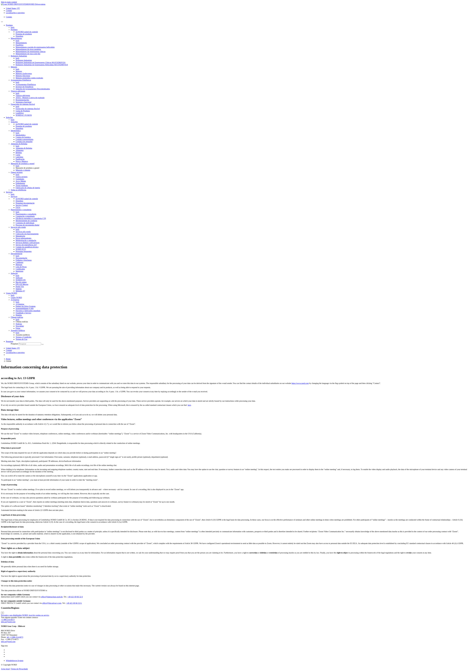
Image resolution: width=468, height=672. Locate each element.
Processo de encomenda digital (27, 225)
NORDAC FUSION (24, 115)
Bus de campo (21, 282)
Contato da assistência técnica (27, 247)
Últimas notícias (17, 317)
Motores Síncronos (23, 76)
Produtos (14, 30)
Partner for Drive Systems (25, 306)
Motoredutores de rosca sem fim (28, 54)
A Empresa (15, 300)
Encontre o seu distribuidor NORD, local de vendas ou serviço (25, 615)
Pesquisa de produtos (24, 34)
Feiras (18, 328)
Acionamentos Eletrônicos (21, 80)
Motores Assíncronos (24, 73)
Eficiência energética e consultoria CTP (31, 218)
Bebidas (19, 153)
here (189, 405)
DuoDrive (19, 45)
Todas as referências (18, 190)
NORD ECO (21, 249)
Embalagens (20, 183)
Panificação (20, 159)
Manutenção (20, 236)
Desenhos (19, 36)
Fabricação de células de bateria (28, 188)
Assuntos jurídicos (18, 330)
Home (8, 359)
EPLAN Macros (22, 284)
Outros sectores (17, 172)
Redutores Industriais (19, 56)
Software (14, 273)
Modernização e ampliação (26, 240)
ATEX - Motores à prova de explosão (30, 98)
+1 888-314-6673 (8, 620)
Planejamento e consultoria (21, 210)
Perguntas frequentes (24, 251)
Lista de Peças (21, 267)
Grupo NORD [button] (11, 293)
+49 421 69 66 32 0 (75, 597)
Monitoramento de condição (26, 221)
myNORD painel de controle (27, 32)
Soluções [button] (9, 117)
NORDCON (21, 280)
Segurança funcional (23, 102)
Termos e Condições (23, 337)
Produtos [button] (9, 25)
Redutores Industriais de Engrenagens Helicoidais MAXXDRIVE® (42, 65)
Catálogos (19, 262)
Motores (14, 67)
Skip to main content (9, 2)
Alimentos (20, 150)
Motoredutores (16, 38)
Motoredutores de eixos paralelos (28, 49)
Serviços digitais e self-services (27, 243)
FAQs (18, 207)
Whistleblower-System (14, 661)
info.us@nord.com (8, 622)
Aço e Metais (21, 181)
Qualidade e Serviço (23, 313)
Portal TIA (20, 286)
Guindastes (20, 179)
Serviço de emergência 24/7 (26, 245)
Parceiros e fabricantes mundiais (28, 311)
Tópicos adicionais (18, 91)
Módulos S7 (20, 291)
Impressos (19, 271)
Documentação (16, 254)
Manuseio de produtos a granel (22, 164)
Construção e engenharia (25, 216)
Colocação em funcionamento (27, 234)
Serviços (14, 196)
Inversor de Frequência (24, 87)
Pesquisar (14, 344)
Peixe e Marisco (22, 161)
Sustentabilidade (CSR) (25, 308)
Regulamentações (22, 100)
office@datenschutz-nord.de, (52, 597)
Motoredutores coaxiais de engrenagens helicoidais (35, 47)
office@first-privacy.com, (52, 603)
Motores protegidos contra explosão (29, 78)
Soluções (14, 122)
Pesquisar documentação (25, 203)
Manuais (19, 265)
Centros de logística (23, 137)
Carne (18, 155)
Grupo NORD (16, 297)
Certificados (20, 269)
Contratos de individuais (25, 223)
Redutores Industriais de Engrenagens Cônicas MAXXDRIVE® (40, 62)
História (19, 315)
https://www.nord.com (300, 383)
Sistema (19, 289)
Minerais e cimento (23, 170)
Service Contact (22, 205)
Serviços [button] (9, 192)
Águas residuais (22, 185)
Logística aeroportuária (24, 139)
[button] (9, 341)
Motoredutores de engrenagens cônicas (30, 52)
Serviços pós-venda (18, 227)
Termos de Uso (21, 339)
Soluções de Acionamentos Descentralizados (33, 89)
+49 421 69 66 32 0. (74, 603)
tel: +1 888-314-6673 (15, 637)
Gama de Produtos (23, 111)
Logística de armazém (24, 142)
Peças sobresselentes (23, 238)
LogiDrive (20, 113)
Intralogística (16, 131)
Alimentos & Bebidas (19, 144)
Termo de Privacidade (19, 669)
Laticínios (19, 157)
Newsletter (20, 326)
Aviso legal (5, 669)
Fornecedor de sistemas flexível (23, 104)
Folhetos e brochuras (24, 260)
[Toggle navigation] (2, 21)
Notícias (19, 324)
